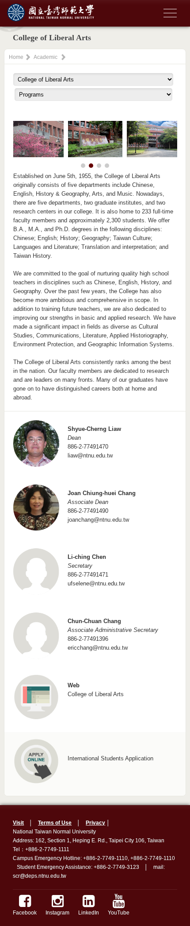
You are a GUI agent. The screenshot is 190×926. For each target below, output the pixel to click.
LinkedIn (88, 913)
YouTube (118, 913)
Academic (45, 57)
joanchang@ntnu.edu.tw (98, 519)
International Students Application (110, 758)
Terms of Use (55, 823)
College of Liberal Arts (96, 694)
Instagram (57, 913)
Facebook (25, 913)
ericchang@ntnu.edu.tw (98, 647)
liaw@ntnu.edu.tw (90, 455)
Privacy (95, 823)
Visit (18, 823)
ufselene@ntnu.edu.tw (96, 583)
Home (16, 57)
